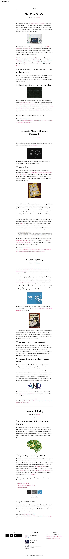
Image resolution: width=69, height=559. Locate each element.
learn (43, 120)
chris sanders (36, 400)
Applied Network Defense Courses (26, 393)
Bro (49, 61)
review (24, 402)
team (33, 251)
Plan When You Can (34, 14)
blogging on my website (26, 102)
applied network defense (26, 400)
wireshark (27, 402)
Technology (32, 514)
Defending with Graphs (34, 535)
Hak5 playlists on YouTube (22, 60)
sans (27, 122)
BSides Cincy (23, 470)
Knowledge (27, 118)
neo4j (46, 120)
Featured (23, 118)
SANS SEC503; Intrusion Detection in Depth (25, 282)
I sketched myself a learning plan (38, 23)
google (50, 516)
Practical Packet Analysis (21, 271)
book (23, 120)
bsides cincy (36, 516)
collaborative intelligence (39, 249)
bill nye (29, 249)
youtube (29, 122)
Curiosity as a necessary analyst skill (42, 470)
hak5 (35, 120)
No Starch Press (36, 60)
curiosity (46, 516)
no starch (18, 122)
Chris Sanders (27, 269)
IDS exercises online (41, 61)
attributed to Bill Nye (35, 145)
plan (25, 122)
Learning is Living (34, 411)
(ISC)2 (46, 104)
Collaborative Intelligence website (23, 240)
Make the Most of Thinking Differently (34, 132)
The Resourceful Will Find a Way (36, 546)
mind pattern (26, 251)
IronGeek (18, 65)
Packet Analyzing (34, 259)
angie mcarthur (25, 249)
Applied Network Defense (36, 269)
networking (50, 120)
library (22, 251)
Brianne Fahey (5, 1)
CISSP (25, 120)
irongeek (38, 120)
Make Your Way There (34, 540)
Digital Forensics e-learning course (26, 104)
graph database (30, 120)
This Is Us (37, 110)
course (41, 400)
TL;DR (21, 223)
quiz (30, 251)
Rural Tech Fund (31, 474)
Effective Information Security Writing (26, 485)
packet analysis (34, 58)
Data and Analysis (25, 399)
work (44, 251)
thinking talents (37, 251)
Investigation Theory (22, 487)
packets (21, 122)
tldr (42, 251)
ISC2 (41, 120)
